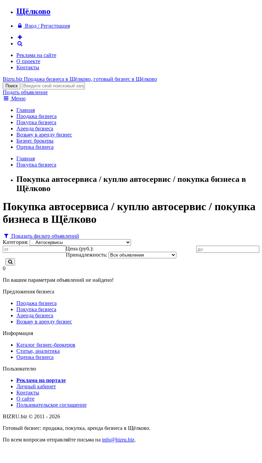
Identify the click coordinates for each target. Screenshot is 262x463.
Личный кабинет (36, 386)
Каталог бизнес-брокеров (45, 345)
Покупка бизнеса (36, 122)
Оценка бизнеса (35, 147)
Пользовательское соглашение (51, 405)
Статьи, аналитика (38, 351)
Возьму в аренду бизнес (44, 135)
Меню (18, 98)
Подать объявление (25, 92)
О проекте (28, 61)
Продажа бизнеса (36, 116)
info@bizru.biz (118, 440)
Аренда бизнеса (34, 128)
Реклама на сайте (36, 55)
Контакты (27, 67)
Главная (25, 110)
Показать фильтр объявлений (44, 236)
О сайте (25, 399)
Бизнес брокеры (35, 141)
